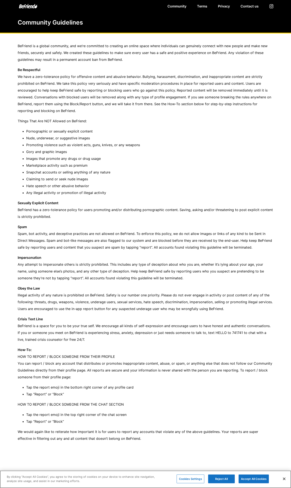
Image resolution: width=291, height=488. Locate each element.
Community (176, 6)
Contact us (250, 6)
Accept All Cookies (254, 479)
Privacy (224, 6)
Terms (202, 6)
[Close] (284, 479)
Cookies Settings (190, 479)
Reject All (221, 479)
